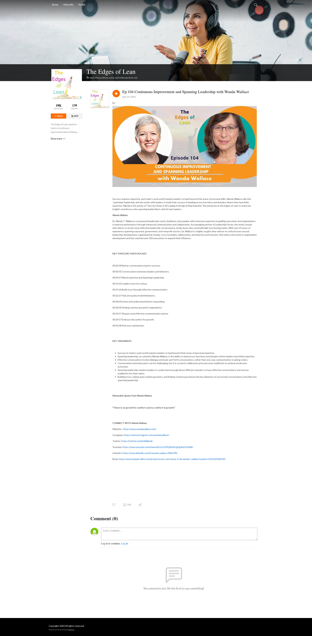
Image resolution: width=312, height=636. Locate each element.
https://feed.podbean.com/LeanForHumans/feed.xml (113, 77)
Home (55, 4)
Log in (124, 543)
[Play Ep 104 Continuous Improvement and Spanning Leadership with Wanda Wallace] (116, 93)
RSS (76, 116)
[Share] (140, 504)
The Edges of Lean (111, 71)
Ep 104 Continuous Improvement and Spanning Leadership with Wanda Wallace (185, 91)
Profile (81, 4)
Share (60, 116)
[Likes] (114, 504)
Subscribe (68, 4)
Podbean (71, 629)
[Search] (256, 4)
